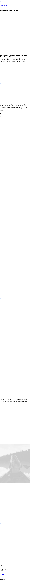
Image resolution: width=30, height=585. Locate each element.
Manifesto (3, 573)
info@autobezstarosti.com (3, 5)
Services (3, 574)
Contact (3, 575)
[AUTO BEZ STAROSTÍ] (15, 2)
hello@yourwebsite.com (3, 583)
